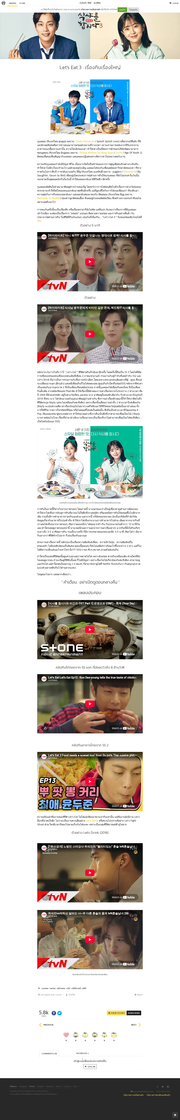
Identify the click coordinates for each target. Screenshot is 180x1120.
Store (22, 3)
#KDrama (61, 988)
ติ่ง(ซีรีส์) (97, 3)
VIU (39, 220)
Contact (67, 1086)
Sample (40, 1086)
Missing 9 (129, 171)
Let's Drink (92, 820)
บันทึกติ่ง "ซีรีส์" (85, 3)
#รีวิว (68, 988)
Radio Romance (85, 141)
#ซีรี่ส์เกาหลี (76, 988)
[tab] (49, 1053)
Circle (119, 152)
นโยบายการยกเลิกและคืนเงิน (158, 1095)
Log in (91, 1066)
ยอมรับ (122, 9)
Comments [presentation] (49, 1053)
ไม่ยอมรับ (133, 9)
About (58, 1086)
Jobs (75, 1086)
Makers (12, 3)
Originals (23, 1086)
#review (44, 988)
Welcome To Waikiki (48, 198)
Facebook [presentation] (82, 1054)
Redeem (49, 1086)
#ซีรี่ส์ (84, 988)
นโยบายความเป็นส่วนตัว (90, 9)
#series (52, 988)
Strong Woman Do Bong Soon (96, 152)
